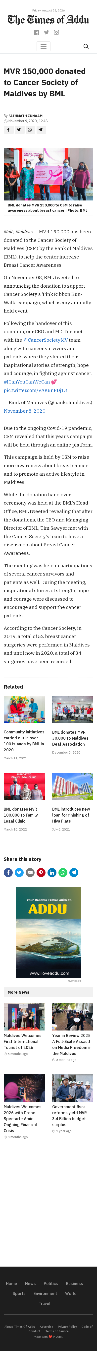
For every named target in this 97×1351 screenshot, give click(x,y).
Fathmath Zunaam (25, 116)
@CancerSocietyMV (45, 340)
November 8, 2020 (25, 411)
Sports (19, 1293)
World (71, 1293)
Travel (44, 1303)
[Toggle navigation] (43, 46)
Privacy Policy (67, 1327)
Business (74, 1283)
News (30, 1283)
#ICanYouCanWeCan (27, 382)
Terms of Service (57, 1331)
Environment (45, 1293)
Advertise (46, 1327)
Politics (51, 1283)
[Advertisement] (48, 1206)
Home (11, 1283)
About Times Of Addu (19, 1327)
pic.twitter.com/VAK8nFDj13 (35, 390)
